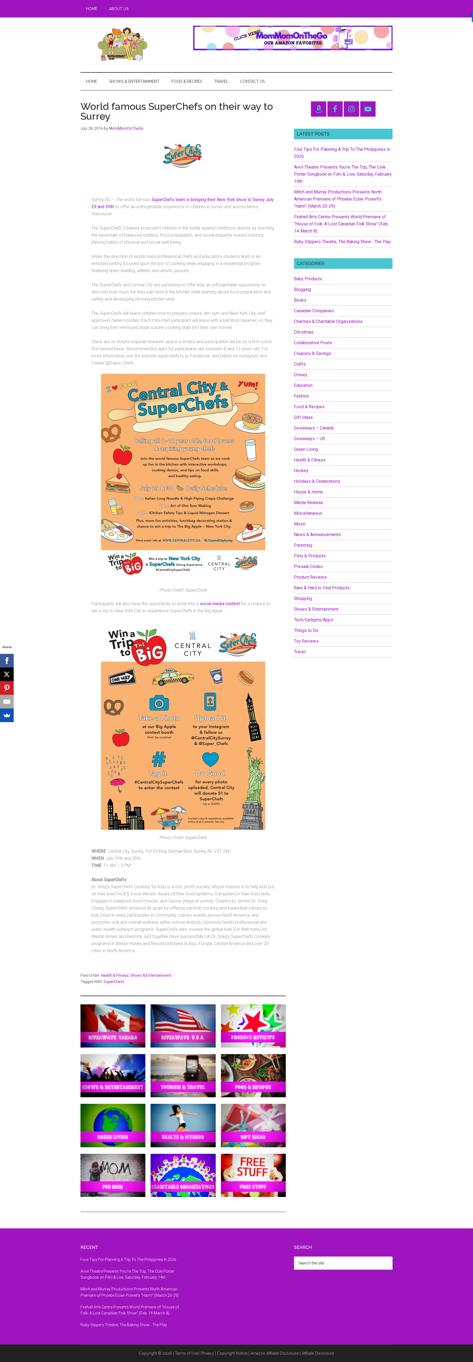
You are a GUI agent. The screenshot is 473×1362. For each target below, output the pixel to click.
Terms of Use (186, 1353)
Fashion (301, 396)
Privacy (207, 1353)
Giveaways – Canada (314, 428)
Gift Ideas (303, 417)
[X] (7, 674)
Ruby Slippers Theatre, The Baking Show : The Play (342, 241)
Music (300, 523)
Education (303, 385)
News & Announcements (317, 534)
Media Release (308, 502)
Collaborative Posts (313, 342)
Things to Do (306, 630)
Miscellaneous (308, 513)
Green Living (306, 449)
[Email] (7, 701)
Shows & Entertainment (150, 975)
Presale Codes (308, 566)
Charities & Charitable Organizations (328, 321)
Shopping (303, 598)
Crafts (300, 364)
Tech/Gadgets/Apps (313, 619)
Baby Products (308, 278)
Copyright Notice (232, 1353)
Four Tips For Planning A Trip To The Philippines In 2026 (128, 1259)
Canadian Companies (314, 310)
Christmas (303, 332)
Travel (299, 651)
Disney (300, 374)
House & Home (308, 492)
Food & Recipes (309, 406)
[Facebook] (7, 660)
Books (300, 300)
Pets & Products (310, 555)
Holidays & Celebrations (317, 481)
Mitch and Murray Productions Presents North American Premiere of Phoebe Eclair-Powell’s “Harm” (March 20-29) (338, 199)
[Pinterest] (7, 688)
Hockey (301, 470)
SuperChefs (113, 981)
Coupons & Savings (312, 353)
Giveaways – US (309, 438)
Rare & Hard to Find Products (322, 587)
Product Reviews (310, 577)
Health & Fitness (115, 975)
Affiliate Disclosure (318, 1353)
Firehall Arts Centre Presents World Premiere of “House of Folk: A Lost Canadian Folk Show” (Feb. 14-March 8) (341, 224)
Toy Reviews (306, 641)
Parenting (303, 545)
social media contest (220, 603)
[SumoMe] (7, 715)
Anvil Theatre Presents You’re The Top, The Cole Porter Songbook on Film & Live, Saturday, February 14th (343, 174)
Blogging (302, 289)
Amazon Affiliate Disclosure (274, 1353)
